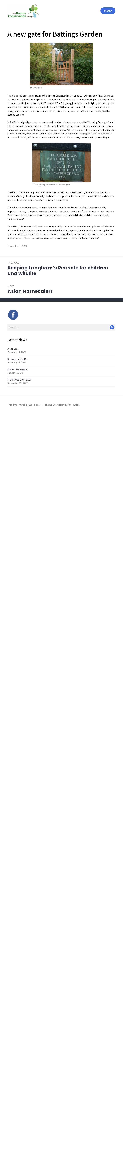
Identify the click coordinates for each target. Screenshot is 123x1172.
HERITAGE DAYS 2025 (20, 379)
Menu (108, 10)
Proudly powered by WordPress (24, 404)
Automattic (74, 404)
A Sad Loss (13, 348)
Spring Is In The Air (17, 359)
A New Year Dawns (17, 369)
